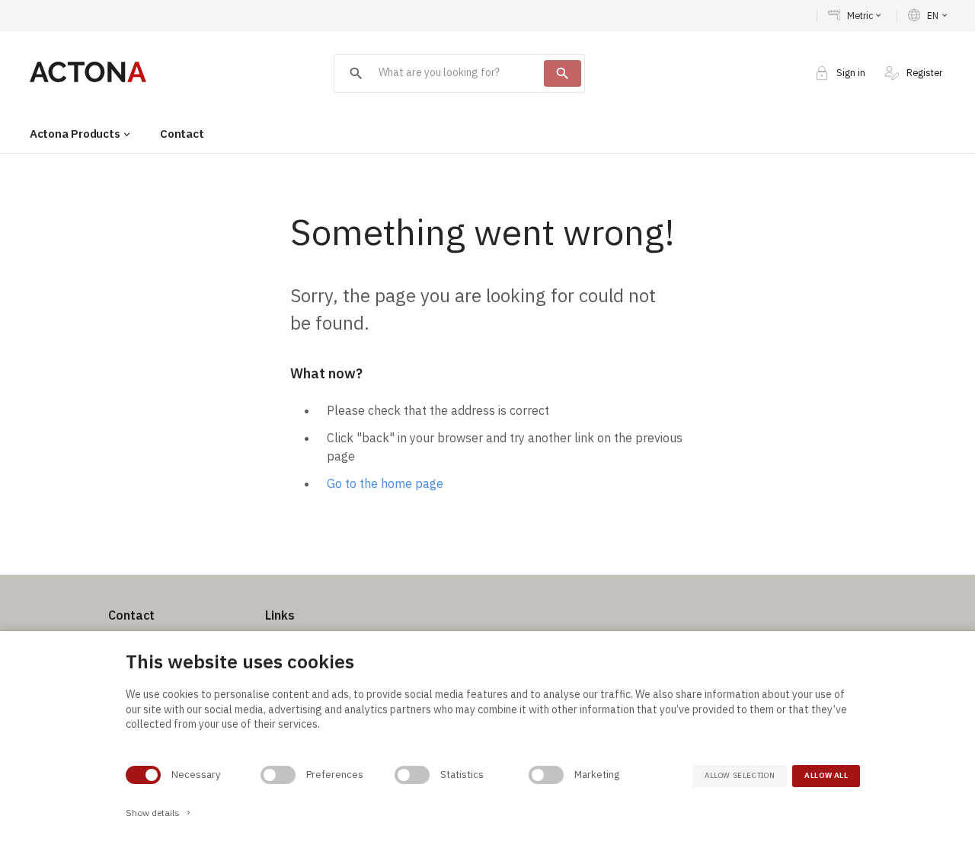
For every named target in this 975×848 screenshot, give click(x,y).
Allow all (826, 775)
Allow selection (740, 775)
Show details (159, 812)
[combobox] (439, 73)
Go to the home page (385, 483)
